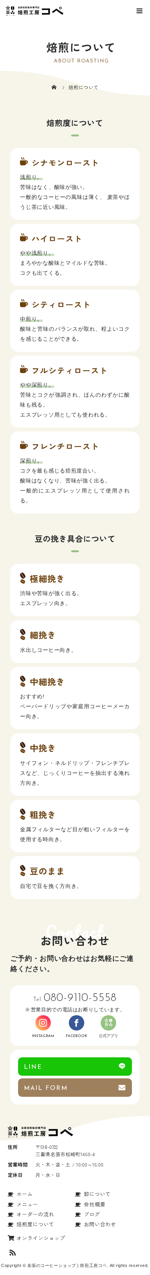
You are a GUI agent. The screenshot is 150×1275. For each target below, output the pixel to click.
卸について (97, 1194)
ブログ (92, 1214)
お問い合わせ (100, 1224)
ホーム (25, 1194)
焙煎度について (35, 1224)
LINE (33, 1067)
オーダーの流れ (35, 1214)
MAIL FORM (46, 1088)
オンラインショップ (41, 1238)
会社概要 (94, 1204)
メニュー (27, 1204)
